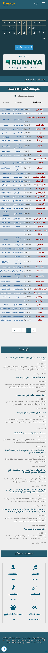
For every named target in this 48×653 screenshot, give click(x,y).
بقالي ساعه (34, 266)
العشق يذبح (34, 173)
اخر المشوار (34, 129)
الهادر (6, 256)
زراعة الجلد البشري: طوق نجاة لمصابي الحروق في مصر (25, 359)
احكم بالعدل (34, 125)
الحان (7, 102)
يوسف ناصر (18, 285)
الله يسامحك (34, 200)
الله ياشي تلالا (35, 196)
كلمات (19, 102)
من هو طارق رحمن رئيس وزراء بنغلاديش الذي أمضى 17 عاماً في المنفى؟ (27, 471)
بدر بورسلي (18, 192)
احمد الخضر (6, 151)
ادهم (6, 304)
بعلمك (33, 261)
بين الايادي (34, 276)
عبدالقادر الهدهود (6, 213)
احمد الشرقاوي (18, 308)
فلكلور (6, 125)
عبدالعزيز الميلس (18, 262)
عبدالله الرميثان (6, 155)
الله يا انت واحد (35, 184)
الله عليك (33, 181)
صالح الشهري (6, 173)
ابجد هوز (33, 109)
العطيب (18, 136)
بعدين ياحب (34, 256)
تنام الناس (34, 296)
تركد (33, 285)
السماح (33, 168)
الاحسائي (6, 196)
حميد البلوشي (18, 109)
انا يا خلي (33, 248)
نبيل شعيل (6, 285)
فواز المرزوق (5, 261)
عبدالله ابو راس (18, 181)
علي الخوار (18, 140)
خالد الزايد (5, 162)
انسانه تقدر (34, 252)
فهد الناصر (6, 113)
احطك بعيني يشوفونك (34, 117)
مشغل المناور (18, 289)
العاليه (18, 151)
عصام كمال (6, 146)
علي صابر (6, 177)
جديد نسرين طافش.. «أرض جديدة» (31, 412)
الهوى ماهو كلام (35, 230)
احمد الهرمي (5, 129)
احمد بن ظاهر (18, 129)
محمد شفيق (6, 188)
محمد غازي (6, 109)
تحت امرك (34, 281)
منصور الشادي (18, 200)
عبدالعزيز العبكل (18, 270)
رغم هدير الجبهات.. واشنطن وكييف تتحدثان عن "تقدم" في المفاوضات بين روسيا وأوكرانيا (26, 491)
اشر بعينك (34, 136)
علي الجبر (6, 119)
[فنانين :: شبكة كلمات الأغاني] (13, 3)
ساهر (18, 281)
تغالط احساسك (35, 293)
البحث (36, 4)
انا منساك (34, 239)
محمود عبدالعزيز (18, 312)
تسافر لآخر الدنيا (35, 289)
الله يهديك (34, 204)
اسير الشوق (18, 188)
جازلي (32, 304)
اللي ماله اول (34, 208)
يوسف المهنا (6, 248)
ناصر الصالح (6, 200)
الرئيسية (42, 79)
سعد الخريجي (18, 173)
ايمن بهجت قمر (18, 267)
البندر (18, 296)
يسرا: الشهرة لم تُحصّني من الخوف (31, 377)
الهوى (33, 226)
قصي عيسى (18, 177)
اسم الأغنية (37, 102)
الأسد (33, 151)
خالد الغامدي (18, 132)
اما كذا (33, 234)
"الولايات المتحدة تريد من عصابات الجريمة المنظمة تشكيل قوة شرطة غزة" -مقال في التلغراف (24, 510)
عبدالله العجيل (18, 162)
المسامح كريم (35, 218)
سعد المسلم (18, 113)
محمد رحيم (6, 312)
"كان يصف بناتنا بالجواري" (35, 529)
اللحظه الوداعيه (35, 177)
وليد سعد (6, 204)
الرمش (33, 162)
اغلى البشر (34, 140)
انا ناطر (33, 244)
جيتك (33, 320)
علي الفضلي (18, 119)
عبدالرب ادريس (6, 192)
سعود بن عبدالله (18, 276)
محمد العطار (5, 181)
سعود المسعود (6, 308)
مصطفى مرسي (18, 204)
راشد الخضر (6, 296)
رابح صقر (6, 136)
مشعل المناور (18, 244)
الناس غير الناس (35, 222)
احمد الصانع (18, 213)
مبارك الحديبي (18, 125)
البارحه (33, 155)
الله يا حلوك (34, 188)
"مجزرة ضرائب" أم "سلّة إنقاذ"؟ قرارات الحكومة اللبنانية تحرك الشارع (25, 451)
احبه (33, 113)
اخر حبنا (33, 132)
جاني (33, 312)
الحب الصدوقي (35, 159)
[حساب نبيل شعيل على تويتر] (15, 96)
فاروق (18, 226)
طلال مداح (6, 185)
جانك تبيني (34, 308)
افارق (33, 145)
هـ (9, 32)
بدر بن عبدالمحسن (18, 146)
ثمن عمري (34, 300)
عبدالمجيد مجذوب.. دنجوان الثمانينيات (29, 433)
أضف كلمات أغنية (24, 47)
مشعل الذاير (18, 218)
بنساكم (33, 270)
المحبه (33, 213)
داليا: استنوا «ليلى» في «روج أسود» (30, 395)
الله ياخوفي (34, 192)
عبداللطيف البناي (18, 168)
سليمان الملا (6, 168)
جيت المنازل (34, 316)
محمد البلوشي (6, 293)
